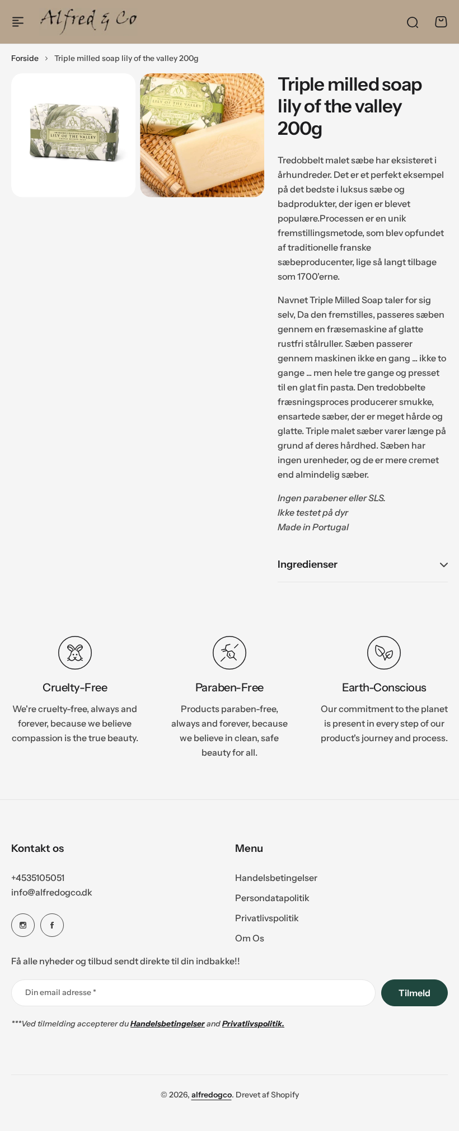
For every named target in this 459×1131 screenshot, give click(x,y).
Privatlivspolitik (267, 917)
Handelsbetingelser (276, 877)
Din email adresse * (60, 992)
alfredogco (211, 1095)
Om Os (249, 938)
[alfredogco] (88, 21)
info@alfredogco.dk (51, 892)
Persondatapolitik (272, 897)
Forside (25, 58)
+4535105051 (37, 877)
